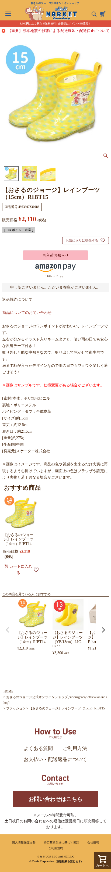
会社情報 (93, 842)
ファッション (16, 708)
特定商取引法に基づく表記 (61, 842)
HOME (8, 691)
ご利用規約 (55, 848)
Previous (7, 630)
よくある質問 (38, 748)
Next (103, 630)
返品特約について (17, 299)
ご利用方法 (75, 748)
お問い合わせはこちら (55, 799)
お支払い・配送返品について (55, 759)
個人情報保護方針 (24, 842)
